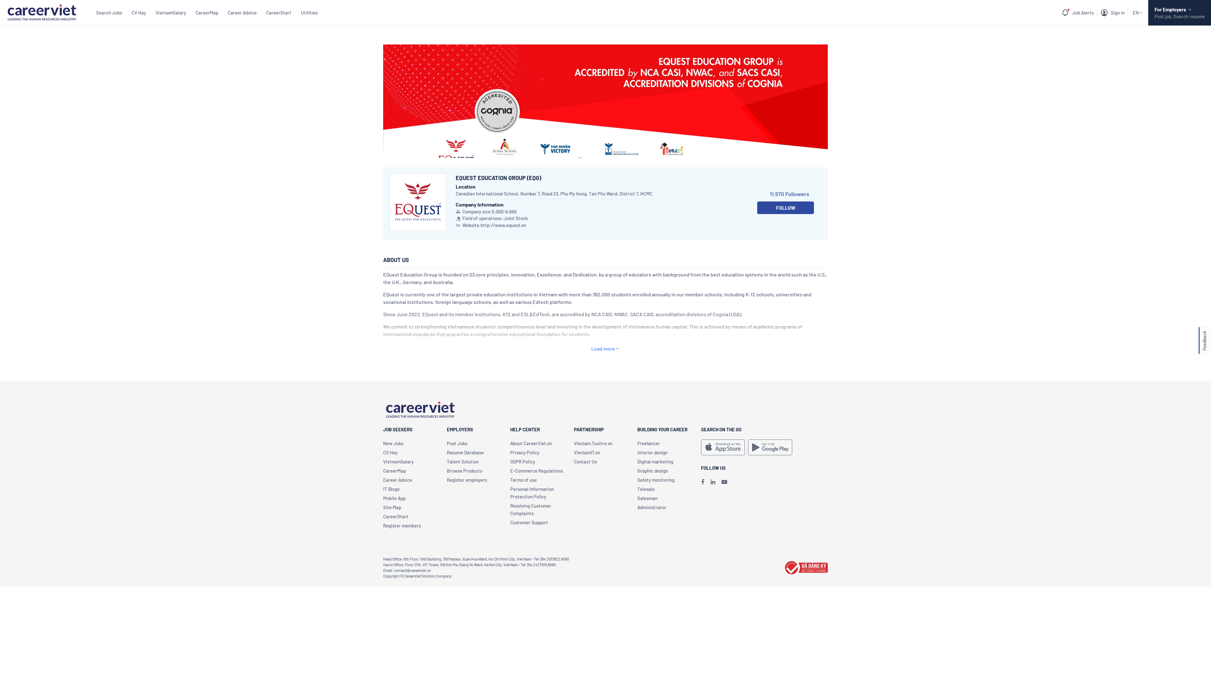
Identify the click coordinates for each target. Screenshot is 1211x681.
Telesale (646, 489)
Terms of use (523, 480)
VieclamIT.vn (587, 452)
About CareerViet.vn (531, 443)
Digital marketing (655, 461)
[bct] (805, 567)
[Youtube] (724, 481)
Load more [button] (603, 349)
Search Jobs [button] (109, 12)
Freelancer (648, 443)
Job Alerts (1083, 12)
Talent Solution (463, 461)
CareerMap (207, 12)
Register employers (467, 480)
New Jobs (393, 443)
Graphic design (652, 471)
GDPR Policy (522, 461)
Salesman (647, 498)
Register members (402, 525)
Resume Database (465, 452)
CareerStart (278, 12)
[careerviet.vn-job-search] (723, 447)
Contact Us (585, 461)
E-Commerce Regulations (536, 471)
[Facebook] (702, 481)
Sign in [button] (1118, 12)
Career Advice (242, 12)
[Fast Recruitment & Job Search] (42, 12)
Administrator (651, 507)
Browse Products (464, 471)
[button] (1204, 340)
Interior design (652, 452)
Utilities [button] (309, 12)
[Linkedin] (713, 481)
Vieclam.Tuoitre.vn (593, 443)
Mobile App (394, 498)
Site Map (392, 507)
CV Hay (139, 12)
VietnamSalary (170, 12)
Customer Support (529, 522)
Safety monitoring (656, 480)
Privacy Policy (524, 452)
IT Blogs (391, 489)
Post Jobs (457, 443)
